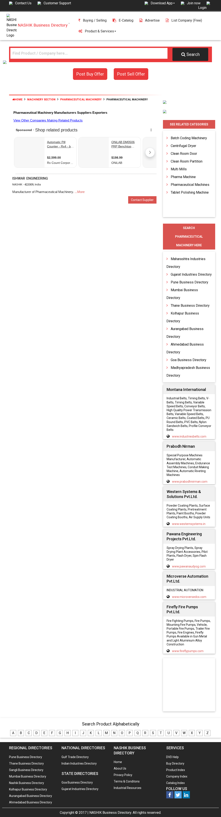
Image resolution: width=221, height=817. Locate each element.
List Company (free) (186, 20)
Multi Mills (179, 169)
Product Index (175, 770)
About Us (120, 768)
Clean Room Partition (186, 161)
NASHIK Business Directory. (110, 813)
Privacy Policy (123, 775)
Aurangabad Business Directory (30, 796)
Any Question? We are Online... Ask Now (211, 806)
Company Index (176, 776)
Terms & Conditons (127, 781)
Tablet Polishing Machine (190, 192)
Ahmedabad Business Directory (30, 802)
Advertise (152, 20)
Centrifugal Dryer (183, 146)
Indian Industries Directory (79, 763)
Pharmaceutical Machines (190, 185)
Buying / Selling (95, 20)
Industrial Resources (127, 788)
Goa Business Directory (188, 360)
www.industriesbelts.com (189, 436)
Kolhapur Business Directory (28, 789)
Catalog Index (175, 783)
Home (18, 99)
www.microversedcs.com (189, 597)
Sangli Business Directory (26, 770)
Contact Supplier (142, 200)
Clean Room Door (184, 154)
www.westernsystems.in (188, 524)
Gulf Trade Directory (75, 757)
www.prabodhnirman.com (189, 481)
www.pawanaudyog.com (189, 566)
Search (193, 54)
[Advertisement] (193, 685)
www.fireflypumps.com (188, 651)
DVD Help (172, 757)
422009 (28, 184)
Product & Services (99, 31)
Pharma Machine (183, 177)
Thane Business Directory (190, 305)
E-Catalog (126, 20)
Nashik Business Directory (26, 783)
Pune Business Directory (189, 282)
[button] (163, 3)
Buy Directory (175, 763)
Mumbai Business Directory (27, 776)
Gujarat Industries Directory (191, 274)
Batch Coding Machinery (189, 138)
